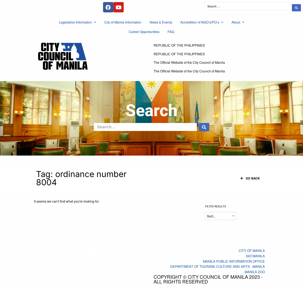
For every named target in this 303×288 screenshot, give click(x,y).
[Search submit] (296, 7)
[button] (250, 178)
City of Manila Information (122, 22)
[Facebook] (108, 7)
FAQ (171, 31)
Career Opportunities (144, 31)
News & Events (161, 22)
